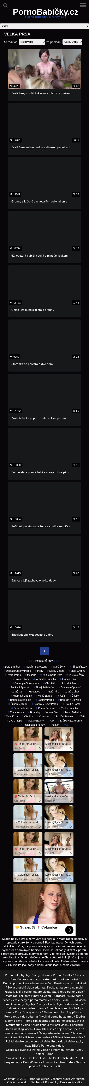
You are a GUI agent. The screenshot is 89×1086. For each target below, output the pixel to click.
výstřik (60, 695)
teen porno (35, 1037)
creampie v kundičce (25, 683)
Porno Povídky (62, 975)
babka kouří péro (51, 675)
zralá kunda (16, 712)
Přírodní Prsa (68, 683)
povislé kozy (21, 679)
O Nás (11, 1082)
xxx (51, 720)
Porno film (31, 1020)
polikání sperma (19, 687)
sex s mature (55, 670)
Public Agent (56, 1004)
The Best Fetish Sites (61, 1058)
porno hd (57, 1016)
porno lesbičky (62, 1012)
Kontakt (23, 1082)
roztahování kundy (32, 724)
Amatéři (71, 1049)
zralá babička (11, 666)
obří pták (49, 683)
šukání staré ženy (35, 666)
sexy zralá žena (21, 708)
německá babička (44, 679)
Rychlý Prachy (30, 975)
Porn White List (15, 1058)
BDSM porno (74, 995)
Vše (66, 724)
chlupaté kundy (29, 995)
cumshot (43, 716)
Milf (52, 1024)
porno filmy (14, 1020)
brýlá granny (77, 670)
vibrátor (27, 716)
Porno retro (11, 1016)
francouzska (68, 679)
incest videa (27, 1008)
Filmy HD (40, 1029)
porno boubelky (71, 1008)
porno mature (33, 991)
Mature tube (14, 1024)
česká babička (68, 708)
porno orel (72, 983)
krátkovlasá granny (70, 720)
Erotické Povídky (71, 1082)
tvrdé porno (13, 675)
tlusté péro (51, 691)
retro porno (67, 991)
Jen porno (20, 1033)
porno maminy (39, 1000)
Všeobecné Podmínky (44, 1082)
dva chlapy (14, 720)
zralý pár (16, 691)
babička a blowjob (69, 699)
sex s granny (35, 720)
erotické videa (25, 987)
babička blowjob (63, 716)
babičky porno (45, 699)
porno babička (45, 708)
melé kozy (11, 716)
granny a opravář (70, 687)
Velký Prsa (50, 1041)
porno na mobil (73, 987)
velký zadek (44, 695)
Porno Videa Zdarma (23, 979)
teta (81, 716)
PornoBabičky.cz (45, 14)
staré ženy (58, 666)
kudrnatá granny (21, 695)
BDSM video (78, 1000)
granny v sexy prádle (45, 704)
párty (39, 670)
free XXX (78, 1029)
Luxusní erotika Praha (59, 1062)
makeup (30, 675)
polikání (54, 724)
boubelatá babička (19, 699)
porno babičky (72, 712)
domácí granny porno (17, 670)
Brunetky (34, 712)
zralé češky (71, 691)
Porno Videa (40, 1049)
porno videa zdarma (26, 983)
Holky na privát (50, 1066)
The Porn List (36, 1058)
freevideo (33, 691)
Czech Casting (14, 1029)
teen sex (69, 1037)
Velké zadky (75, 1041)
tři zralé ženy (75, 675)
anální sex (51, 712)
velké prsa (23, 1041)
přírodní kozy (78, 666)
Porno (49, 1054)
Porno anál (48, 1045)
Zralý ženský (23, 1012)
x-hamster (54, 1033)
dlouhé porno (72, 704)
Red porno (58, 1020)
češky (74, 695)
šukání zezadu (18, 704)
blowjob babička (44, 687)
